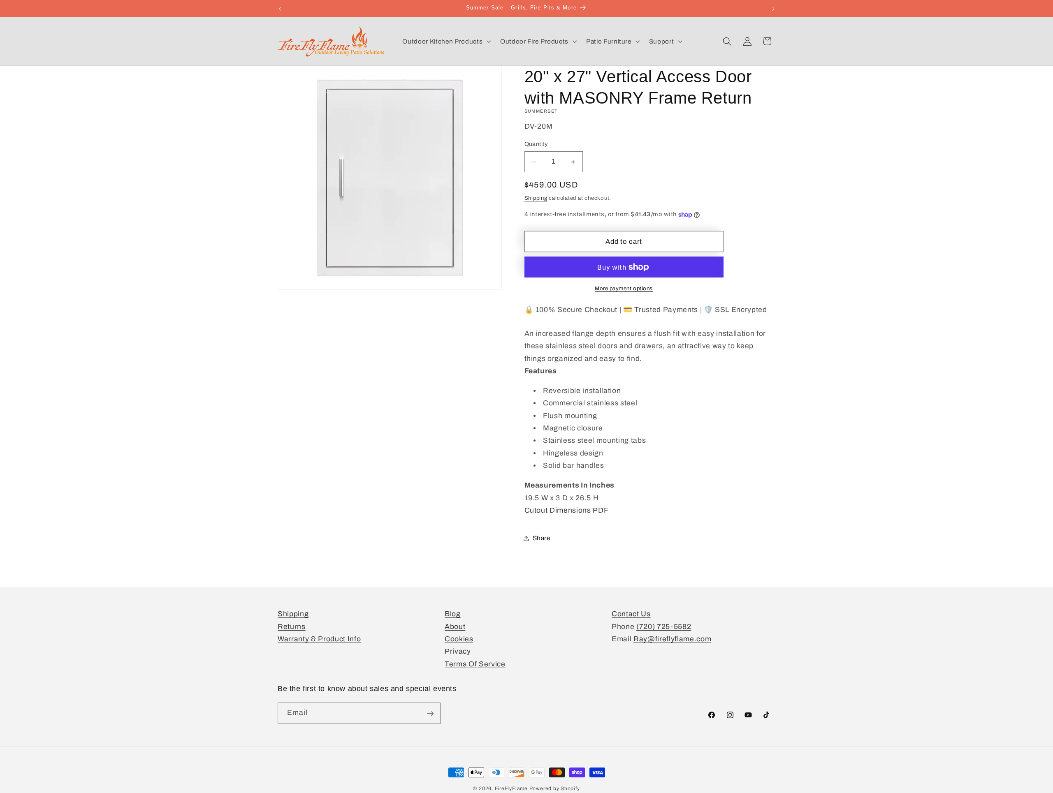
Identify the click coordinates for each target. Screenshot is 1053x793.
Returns (292, 627)
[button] (446, 41)
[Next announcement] (773, 8)
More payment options (624, 289)
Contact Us (631, 614)
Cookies (459, 639)
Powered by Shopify (554, 788)
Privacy (458, 652)
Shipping (535, 198)
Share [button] (541, 537)
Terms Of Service (475, 664)
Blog (453, 614)
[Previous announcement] (280, 8)
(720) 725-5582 (663, 627)
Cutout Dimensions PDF (566, 510)
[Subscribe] (430, 713)
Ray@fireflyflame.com (672, 639)
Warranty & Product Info (319, 639)
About (455, 627)
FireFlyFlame (511, 788)
